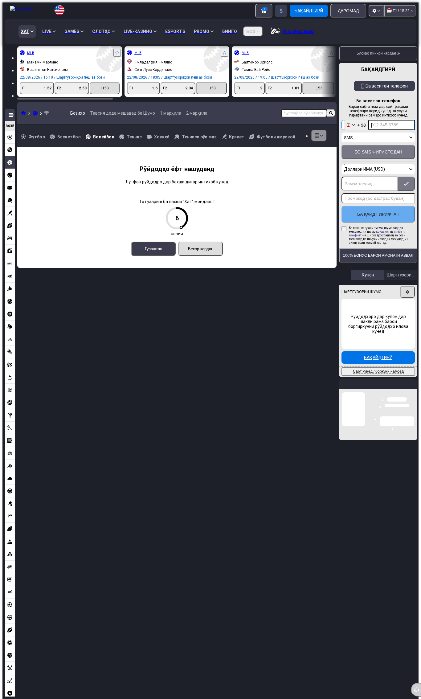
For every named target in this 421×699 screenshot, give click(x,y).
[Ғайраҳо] (319, 135)
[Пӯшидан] (412, 389)
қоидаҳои (383, 231)
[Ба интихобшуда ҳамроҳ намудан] (117, 53)
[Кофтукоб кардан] (331, 113)
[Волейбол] (35, 113)
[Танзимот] (376, 11)
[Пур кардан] (281, 11)
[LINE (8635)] (23, 113)
